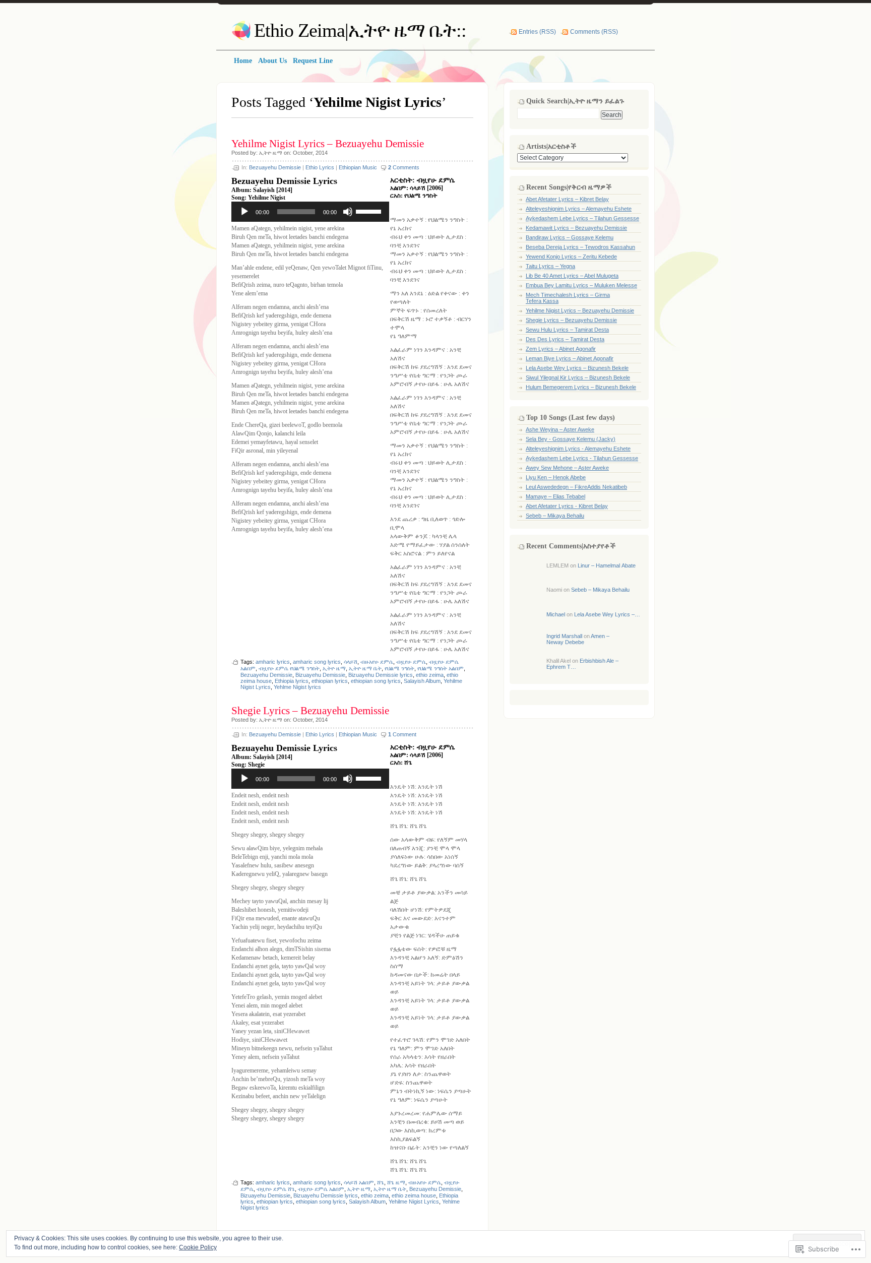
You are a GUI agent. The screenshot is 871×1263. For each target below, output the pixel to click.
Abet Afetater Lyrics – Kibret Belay (567, 199)
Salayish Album (422, 681)
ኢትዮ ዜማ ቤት (365, 668)
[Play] (244, 212)
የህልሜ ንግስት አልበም (440, 668)
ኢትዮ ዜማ (270, 153)
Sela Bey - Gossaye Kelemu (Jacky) (570, 439)
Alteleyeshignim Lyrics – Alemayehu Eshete (579, 209)
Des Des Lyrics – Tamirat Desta (565, 339)
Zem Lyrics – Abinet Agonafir (561, 349)
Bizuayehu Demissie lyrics (380, 675)
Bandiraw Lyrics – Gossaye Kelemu (569, 237)
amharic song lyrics (317, 662)
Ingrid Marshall (564, 636)
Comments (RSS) (594, 31)
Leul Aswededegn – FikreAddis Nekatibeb (576, 487)
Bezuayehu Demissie (275, 167)
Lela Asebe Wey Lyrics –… (607, 614)
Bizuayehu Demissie (320, 675)
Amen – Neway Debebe (577, 639)
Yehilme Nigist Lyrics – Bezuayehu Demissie (327, 144)
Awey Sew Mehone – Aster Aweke (567, 468)
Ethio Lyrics (319, 167)
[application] (310, 212)
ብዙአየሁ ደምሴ (376, 662)
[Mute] (348, 212)
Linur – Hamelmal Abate (607, 565)
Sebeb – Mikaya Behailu (555, 516)
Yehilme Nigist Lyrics (414, 1201)
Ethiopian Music (358, 167)
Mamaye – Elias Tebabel (555, 496)
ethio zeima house (414, 1195)
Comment (402, 734)
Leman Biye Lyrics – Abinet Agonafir (569, 358)
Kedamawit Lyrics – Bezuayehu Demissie (576, 228)
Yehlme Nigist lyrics (297, 687)
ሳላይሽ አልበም (359, 1182)
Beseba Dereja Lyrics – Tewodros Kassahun (580, 247)
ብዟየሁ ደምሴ (411, 662)
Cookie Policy (198, 1247)
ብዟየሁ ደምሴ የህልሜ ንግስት (289, 668)
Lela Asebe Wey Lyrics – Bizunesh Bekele (577, 368)
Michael (555, 614)
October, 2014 (310, 153)
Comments (403, 167)
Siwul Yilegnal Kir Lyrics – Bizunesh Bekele (578, 377)
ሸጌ (380, 1182)
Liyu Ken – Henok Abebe (556, 477)
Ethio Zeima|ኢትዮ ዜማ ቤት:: (360, 30)
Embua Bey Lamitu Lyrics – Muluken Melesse (581, 285)
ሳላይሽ (350, 662)
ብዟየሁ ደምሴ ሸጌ (276, 1189)
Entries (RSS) (537, 31)
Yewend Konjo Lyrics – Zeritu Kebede (571, 257)
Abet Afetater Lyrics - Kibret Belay (567, 506)
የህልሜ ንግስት (399, 668)
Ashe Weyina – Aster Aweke (560, 429)
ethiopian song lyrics (376, 681)
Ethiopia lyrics (291, 681)
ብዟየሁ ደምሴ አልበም (321, 1189)
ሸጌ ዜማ (396, 1182)
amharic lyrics (273, 662)
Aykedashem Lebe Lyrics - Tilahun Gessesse (582, 458)
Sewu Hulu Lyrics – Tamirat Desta (567, 330)
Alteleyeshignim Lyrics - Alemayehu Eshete (578, 449)
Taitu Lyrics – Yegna (550, 266)
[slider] (370, 211)
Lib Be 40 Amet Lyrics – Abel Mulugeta (572, 276)
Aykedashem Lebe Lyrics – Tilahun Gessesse (582, 218)
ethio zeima (430, 675)
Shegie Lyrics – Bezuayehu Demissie (310, 711)
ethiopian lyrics (330, 681)
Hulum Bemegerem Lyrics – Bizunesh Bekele (581, 387)
